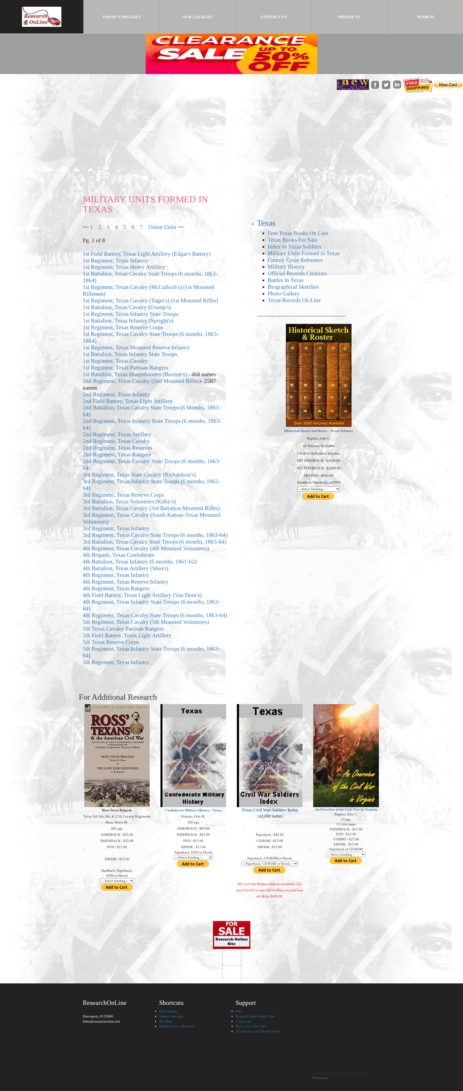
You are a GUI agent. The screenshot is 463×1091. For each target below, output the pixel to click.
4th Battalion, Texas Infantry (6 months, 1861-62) (140, 561)
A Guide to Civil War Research (258, 1031)
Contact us (243, 1021)
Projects (349, 17)
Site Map (165, 1021)
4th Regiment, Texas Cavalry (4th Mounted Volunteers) (146, 548)
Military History (286, 266)
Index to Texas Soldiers (294, 246)
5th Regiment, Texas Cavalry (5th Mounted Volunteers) (146, 622)
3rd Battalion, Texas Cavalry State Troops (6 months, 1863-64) (154, 542)
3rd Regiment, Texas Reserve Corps (123, 495)
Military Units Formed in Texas (303, 253)
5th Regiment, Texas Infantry (116, 662)
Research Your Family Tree (255, 1016)
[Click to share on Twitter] (386, 84)
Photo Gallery (284, 293)
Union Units (162, 227)
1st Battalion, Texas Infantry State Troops (130, 354)
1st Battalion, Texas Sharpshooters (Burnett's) (135, 374)
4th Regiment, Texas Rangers (116, 588)
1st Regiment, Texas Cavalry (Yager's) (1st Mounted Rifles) (150, 300)
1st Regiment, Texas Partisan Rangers (125, 367)
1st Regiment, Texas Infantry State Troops (130, 314)
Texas (266, 222)
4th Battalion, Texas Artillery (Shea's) (125, 568)
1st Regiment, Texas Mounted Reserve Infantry (136, 347)
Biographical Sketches (293, 287)
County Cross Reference (295, 260)
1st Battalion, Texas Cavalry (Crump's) (127, 307)
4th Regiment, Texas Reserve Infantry (126, 582)
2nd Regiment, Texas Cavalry (116, 441)
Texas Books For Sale (292, 240)
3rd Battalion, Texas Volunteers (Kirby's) (129, 501)
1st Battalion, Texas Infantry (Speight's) (128, 320)
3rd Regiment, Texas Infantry (116, 528)
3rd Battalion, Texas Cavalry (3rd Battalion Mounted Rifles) (151, 508)
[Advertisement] (231, 132)
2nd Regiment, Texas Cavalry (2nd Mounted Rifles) (142, 381)
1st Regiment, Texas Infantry (115, 260)
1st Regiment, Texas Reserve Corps (123, 327)
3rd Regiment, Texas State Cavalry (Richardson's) (139, 474)
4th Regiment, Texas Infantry (116, 575)
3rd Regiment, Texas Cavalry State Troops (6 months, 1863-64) (155, 535)
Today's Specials (130, 16)
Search (425, 17)
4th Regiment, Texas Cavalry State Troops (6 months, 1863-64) (155, 615)
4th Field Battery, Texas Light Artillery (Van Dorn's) (142, 595)
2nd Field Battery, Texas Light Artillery (128, 401)
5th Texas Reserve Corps (111, 642)
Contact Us (273, 17)
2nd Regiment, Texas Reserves (117, 448)
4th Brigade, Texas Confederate (118, 555)
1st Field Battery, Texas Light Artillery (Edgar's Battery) (147, 254)
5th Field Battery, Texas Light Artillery (127, 635)
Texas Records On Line (294, 300)
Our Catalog (197, 17)
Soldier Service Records (176, 1026)
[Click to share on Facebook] (375, 84)
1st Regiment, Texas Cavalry (115, 361)
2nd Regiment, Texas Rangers (117, 454)
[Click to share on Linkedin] (397, 84)
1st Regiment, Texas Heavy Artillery (124, 267)
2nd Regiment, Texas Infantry (117, 394)
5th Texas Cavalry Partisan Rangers (123, 628)
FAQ (239, 1011)
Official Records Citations (297, 273)
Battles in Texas (286, 280)
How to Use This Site (251, 1026)
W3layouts (320, 1078)
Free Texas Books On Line (298, 233)
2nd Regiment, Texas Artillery (117, 434)
